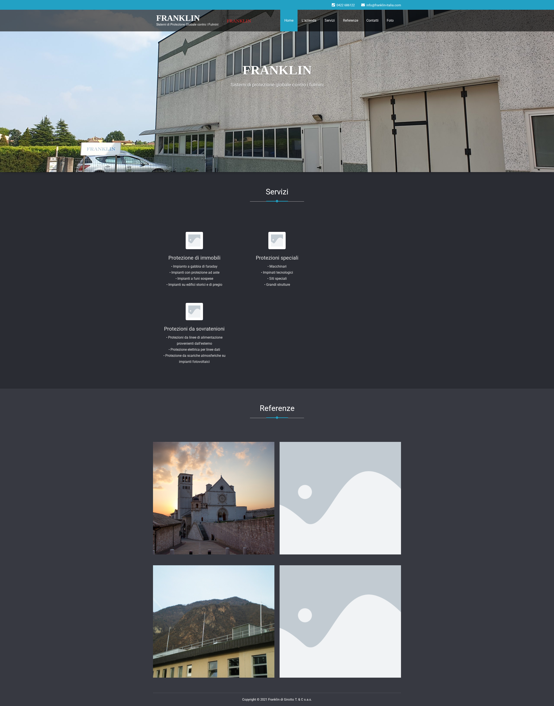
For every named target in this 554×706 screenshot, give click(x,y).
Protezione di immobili (194, 258)
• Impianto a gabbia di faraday (194, 266)
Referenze (350, 20)
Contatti (372, 20)
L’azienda (309, 20)
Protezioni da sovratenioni (194, 329)
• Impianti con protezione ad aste (194, 272)
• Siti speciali (277, 278)
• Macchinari (277, 266)
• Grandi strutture (277, 285)
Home (288, 20)
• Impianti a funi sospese (194, 278)
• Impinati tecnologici (277, 272)
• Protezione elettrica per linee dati (194, 349)
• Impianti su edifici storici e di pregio (194, 285)
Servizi (330, 20)
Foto (390, 20)
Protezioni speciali (277, 258)
